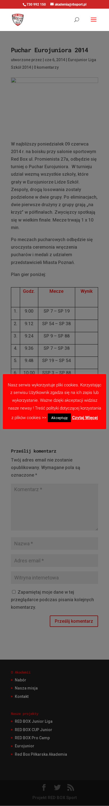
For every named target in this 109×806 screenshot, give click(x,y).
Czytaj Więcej (85, 417)
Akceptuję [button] (59, 418)
